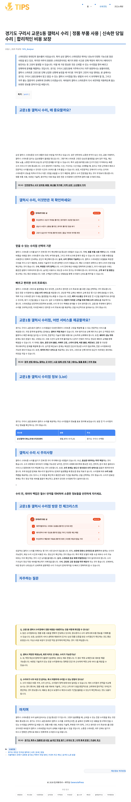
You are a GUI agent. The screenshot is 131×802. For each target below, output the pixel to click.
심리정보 (50, 795)
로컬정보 (19, 795)
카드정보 (29, 795)
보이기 (26, 94)
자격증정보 (110, 795)
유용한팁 (103, 6)
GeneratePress (77, 782)
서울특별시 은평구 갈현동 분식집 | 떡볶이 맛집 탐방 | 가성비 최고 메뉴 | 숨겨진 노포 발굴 (41, 754)
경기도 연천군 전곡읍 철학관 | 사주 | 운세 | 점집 (26, 752)
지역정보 (60, 795)
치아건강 (69, 795)
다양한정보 (40, 795)
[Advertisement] (65, 134)
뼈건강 (88, 795)
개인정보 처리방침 (118, 771)
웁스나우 (79, 795)
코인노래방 (118, 6)
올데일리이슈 (99, 795)
